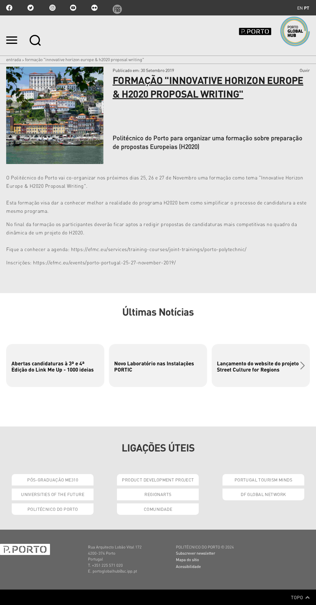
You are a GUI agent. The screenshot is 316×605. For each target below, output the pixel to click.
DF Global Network (263, 494)
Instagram (52, 8)
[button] (302, 365)
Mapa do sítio (187, 559)
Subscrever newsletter (195, 553)
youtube (73, 8)
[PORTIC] (265, 31)
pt (306, 8)
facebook (9, 8)
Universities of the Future (52, 494)
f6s (116, 8)
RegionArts (157, 494)
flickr (94, 8)
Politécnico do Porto (52, 509)
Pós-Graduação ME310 (52, 479)
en (300, 8)
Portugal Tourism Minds (263, 479)
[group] (55, 365)
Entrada (13, 59)
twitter (30, 8)
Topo (297, 597)
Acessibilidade (188, 566)
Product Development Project (158, 479)
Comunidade (158, 509)
